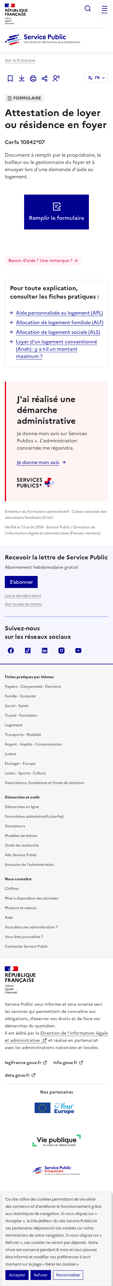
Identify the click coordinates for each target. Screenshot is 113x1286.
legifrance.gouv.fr (23, 1063)
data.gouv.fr (17, 1075)
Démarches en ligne (22, 807)
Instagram (61, 651)
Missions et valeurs (20, 908)
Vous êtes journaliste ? (24, 937)
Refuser (41, 1275)
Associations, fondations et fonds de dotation (44, 783)
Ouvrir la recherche (88, 8)
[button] (56, 78)
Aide (9, 917)
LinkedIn (45, 651)
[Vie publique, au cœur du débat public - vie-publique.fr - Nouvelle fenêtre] (57, 1142)
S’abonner (21, 582)
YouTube (78, 651)
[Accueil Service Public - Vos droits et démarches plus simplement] (44, 45)
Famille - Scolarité (20, 696)
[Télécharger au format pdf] (21, 78)
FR (97, 78)
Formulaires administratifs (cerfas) (34, 816)
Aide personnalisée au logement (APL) (59, 312)
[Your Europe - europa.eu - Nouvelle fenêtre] (56, 1108)
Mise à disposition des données (31, 898)
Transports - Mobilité (23, 734)
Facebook (11, 651)
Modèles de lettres (21, 835)
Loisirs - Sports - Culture (25, 773)
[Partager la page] (44, 78)
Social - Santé (16, 706)
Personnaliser (68, 1275)
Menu (105, 13)
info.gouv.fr (65, 1063)
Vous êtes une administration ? (31, 927)
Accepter (17, 1275)
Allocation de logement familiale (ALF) (59, 322)
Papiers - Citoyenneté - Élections (33, 686)
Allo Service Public (21, 855)
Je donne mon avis (38, 462)
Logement (13, 725)
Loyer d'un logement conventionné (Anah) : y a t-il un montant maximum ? (56, 349)
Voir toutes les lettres (23, 604)
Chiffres (12, 888)
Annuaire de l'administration (29, 864)
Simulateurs (15, 826)
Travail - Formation (21, 715)
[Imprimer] (33, 78)
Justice (10, 754)
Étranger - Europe (20, 763)
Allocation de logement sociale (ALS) (58, 332)
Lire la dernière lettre (23, 595)
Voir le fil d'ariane (20, 60)
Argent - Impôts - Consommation (33, 744)
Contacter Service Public (26, 946)
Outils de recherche (22, 845)
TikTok (28, 651)
